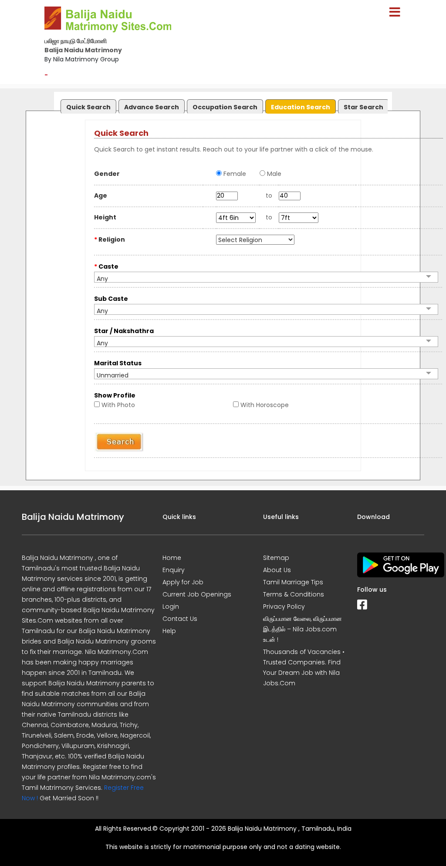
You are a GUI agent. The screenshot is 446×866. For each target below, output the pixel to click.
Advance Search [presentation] (151, 107)
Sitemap (276, 557)
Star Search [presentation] (363, 107)
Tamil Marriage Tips (293, 582)
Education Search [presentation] (300, 107)
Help (169, 631)
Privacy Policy (284, 606)
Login (170, 606)
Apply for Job (182, 582)
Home (171, 557)
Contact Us (179, 618)
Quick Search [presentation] (88, 107)
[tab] (87, 104)
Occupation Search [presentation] (225, 107)
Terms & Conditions (293, 594)
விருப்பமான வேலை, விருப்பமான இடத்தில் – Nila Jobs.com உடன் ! (302, 629)
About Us (277, 570)
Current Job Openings (196, 594)
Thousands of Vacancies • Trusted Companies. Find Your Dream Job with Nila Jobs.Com (304, 667)
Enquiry (173, 570)
